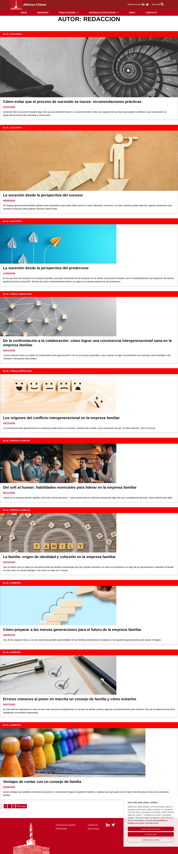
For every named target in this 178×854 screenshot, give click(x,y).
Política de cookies (66, 825)
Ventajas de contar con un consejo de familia (42, 782)
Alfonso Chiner (34, 4)
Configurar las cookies (150, 840)
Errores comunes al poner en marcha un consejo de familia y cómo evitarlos (69, 699)
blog (5, 34)
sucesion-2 (16, 34)
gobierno (15, 583)
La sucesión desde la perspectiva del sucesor (43, 195)
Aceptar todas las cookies (151, 829)
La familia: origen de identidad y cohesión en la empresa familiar (59, 557)
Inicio (24, 13)
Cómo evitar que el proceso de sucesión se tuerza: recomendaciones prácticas (72, 102)
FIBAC (132, 13)
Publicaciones (67, 13)
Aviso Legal (94, 829)
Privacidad (61, 829)
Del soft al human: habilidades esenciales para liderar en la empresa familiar (70, 487)
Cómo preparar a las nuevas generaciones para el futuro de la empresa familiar (72, 630)
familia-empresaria (21, 294)
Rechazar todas (151, 834)
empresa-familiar (20, 441)
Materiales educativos (102, 13)
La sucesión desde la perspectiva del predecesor (46, 268)
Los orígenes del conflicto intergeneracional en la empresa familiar (61, 418)
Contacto (151, 13)
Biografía (43, 13)
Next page (21, 806)
